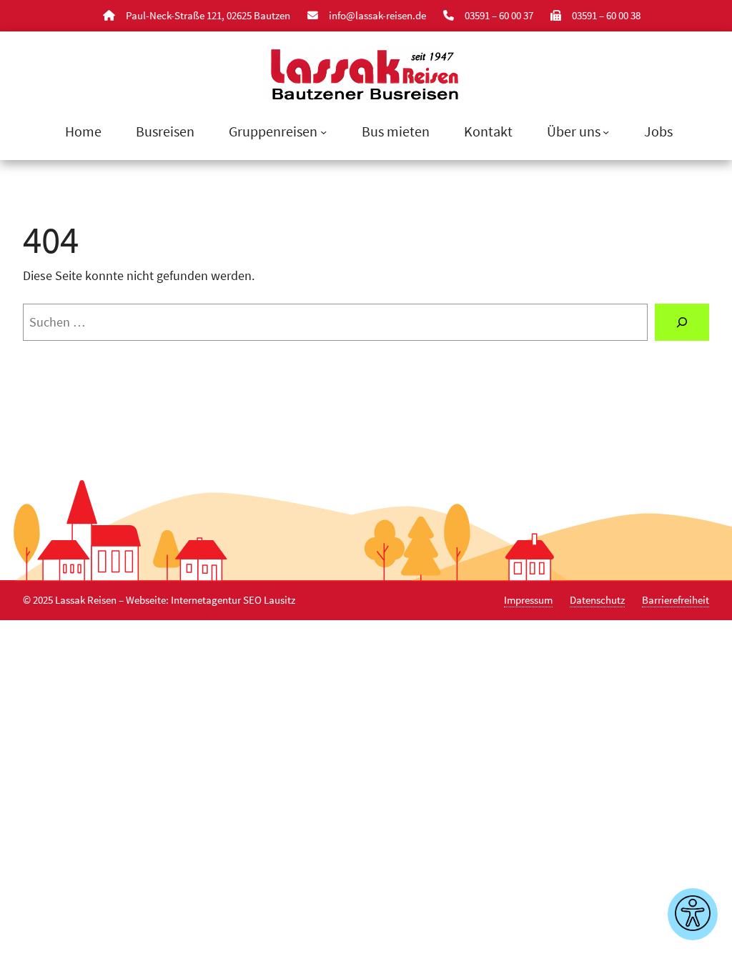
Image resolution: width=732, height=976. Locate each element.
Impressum (528, 600)
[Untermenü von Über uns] (606, 132)
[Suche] (682, 322)
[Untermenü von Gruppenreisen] (323, 132)
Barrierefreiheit (675, 600)
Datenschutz (597, 600)
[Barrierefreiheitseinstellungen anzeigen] (693, 914)
